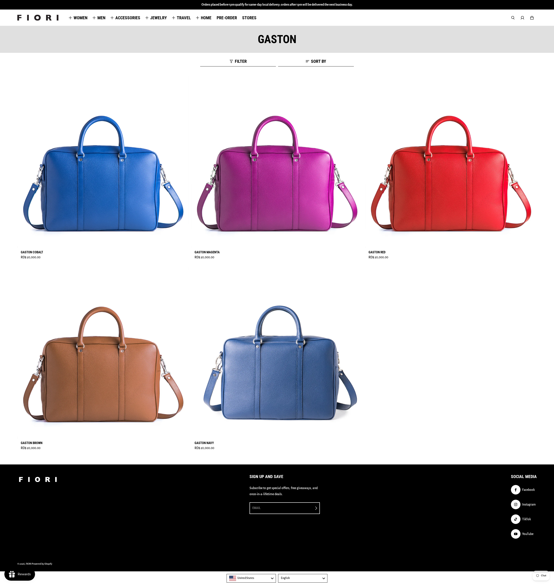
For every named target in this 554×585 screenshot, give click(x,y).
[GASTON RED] (451, 162)
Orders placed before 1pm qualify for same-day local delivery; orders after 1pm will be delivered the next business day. (277, 4)
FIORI (28, 563)
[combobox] (251, 578)
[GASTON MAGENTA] (277, 162)
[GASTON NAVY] (277, 353)
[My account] (522, 18)
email (256, 508)
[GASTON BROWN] (103, 353)
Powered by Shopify (42, 563)
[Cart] (532, 18)
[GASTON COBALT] (103, 162)
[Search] (513, 18)
